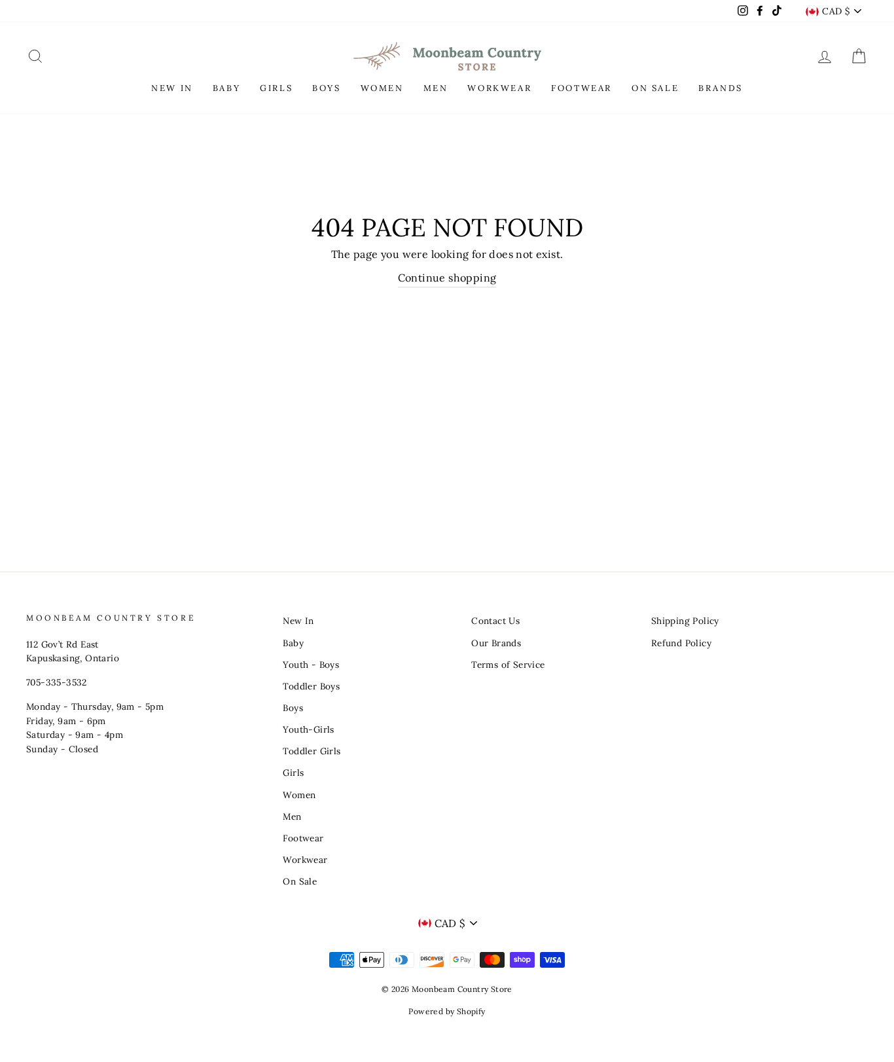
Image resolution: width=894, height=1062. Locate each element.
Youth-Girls (308, 729)
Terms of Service (508, 664)
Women (299, 795)
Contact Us (495, 621)
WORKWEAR (499, 88)
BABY (226, 88)
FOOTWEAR (581, 88)
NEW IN (172, 88)
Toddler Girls (311, 751)
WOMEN (382, 88)
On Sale (300, 881)
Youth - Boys (311, 664)
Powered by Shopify (446, 1011)
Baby (293, 643)
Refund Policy (681, 643)
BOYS (326, 88)
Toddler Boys (311, 686)
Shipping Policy (685, 621)
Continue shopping (447, 277)
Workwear (305, 860)
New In (298, 621)
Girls (293, 772)
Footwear (303, 838)
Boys (293, 708)
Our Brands (496, 643)
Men (292, 816)
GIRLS (276, 88)
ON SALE (655, 88)
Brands (720, 88)
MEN (435, 88)
